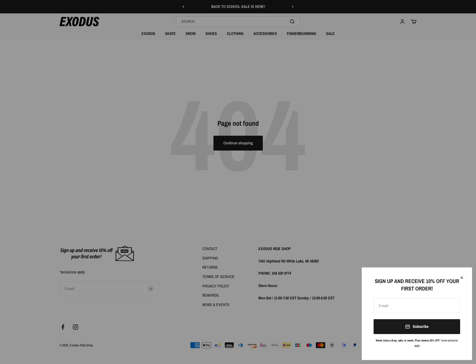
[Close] (461, 277)
